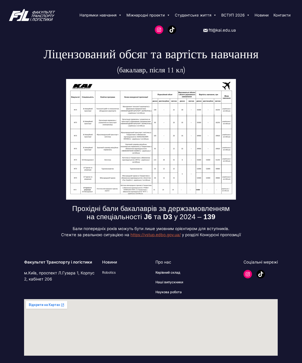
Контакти (282, 15)
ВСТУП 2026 (233, 15)
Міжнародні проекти (145, 15)
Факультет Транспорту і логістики (58, 262)
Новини (262, 15)
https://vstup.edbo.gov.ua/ (155, 234)
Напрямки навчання (98, 15)
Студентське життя (193, 15)
